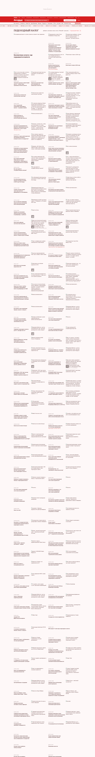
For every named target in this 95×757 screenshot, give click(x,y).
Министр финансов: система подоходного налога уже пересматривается (20, 341)
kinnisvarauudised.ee (62, 17)
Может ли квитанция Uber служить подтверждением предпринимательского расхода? (22, 437)
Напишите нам (67, 23)
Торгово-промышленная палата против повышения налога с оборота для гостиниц (21, 234)
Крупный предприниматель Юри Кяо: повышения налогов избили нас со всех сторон (21, 127)
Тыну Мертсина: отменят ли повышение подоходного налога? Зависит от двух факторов (56, 96)
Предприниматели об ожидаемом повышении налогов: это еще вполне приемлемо (22, 256)
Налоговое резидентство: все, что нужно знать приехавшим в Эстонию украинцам (21, 277)
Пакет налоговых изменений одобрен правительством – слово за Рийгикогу (55, 224)
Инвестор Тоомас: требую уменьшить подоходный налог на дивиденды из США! (21, 287)
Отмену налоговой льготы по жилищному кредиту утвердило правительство (20, 351)
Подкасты (44, 23)
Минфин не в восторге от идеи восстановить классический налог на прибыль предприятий (56, 213)
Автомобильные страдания (20, 682)
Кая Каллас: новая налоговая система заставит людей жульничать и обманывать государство (22, 737)
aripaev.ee (23, 17)
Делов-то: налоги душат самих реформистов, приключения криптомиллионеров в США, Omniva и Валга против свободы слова (73, 85)
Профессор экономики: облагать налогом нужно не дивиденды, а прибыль (20, 213)
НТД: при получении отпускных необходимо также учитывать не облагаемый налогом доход (56, 544)
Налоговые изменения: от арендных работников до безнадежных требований (54, 363)
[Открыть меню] (19, 17)
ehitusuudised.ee (36, 17)
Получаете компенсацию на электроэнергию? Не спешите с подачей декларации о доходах (21, 298)
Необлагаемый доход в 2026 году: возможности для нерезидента (54, 66)
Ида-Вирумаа (34, 23)
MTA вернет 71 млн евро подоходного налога (59, 628)
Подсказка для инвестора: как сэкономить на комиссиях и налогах (37, 84)
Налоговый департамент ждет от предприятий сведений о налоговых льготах (55, 298)
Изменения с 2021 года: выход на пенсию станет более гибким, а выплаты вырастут (21, 373)
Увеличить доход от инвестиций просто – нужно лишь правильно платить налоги (21, 84)
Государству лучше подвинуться (56, 617)
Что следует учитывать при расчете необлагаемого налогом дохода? (55, 672)
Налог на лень (17, 510)
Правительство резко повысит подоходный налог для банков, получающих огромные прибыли (56, 244)
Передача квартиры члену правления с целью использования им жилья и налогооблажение (56, 715)
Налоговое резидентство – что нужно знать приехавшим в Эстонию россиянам (55, 267)
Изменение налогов (53, 746)
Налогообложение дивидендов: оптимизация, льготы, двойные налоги (20, 363)
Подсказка (50, 23)
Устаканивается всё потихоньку (56, 723)
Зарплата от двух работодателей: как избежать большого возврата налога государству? (22, 137)
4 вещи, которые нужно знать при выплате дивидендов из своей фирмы (20, 191)
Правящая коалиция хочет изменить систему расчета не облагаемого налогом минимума (56, 287)
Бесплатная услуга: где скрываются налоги (23, 56)
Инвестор (28, 23)
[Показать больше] (78, 17)
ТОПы (54, 23)
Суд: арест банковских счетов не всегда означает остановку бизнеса (54, 117)
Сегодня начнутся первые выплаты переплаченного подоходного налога (54, 641)
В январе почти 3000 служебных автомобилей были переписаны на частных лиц (55, 651)
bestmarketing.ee (29, 17)
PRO (62, 23)
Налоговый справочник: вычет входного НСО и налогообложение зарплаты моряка (55, 437)
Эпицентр (22, 23)
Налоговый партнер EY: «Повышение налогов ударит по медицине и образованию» (55, 170)
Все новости (16, 23)
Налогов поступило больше (20, 425)
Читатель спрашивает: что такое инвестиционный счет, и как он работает (54, 491)
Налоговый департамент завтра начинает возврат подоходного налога (54, 448)
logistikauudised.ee (70, 17)
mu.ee (76, 17)
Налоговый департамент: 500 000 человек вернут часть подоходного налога (20, 470)
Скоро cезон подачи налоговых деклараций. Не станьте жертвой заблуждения (55, 203)
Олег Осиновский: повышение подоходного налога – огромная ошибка (20, 106)
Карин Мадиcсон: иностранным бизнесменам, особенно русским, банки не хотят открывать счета (22, 554)
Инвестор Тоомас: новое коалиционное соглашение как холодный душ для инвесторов (21, 244)
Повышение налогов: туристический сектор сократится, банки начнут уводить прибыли (56, 234)
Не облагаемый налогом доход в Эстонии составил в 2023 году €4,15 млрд (20, 180)
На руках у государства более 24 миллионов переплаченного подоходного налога (21, 523)
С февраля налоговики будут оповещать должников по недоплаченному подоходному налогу (22, 715)
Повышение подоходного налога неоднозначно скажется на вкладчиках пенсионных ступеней (56, 106)
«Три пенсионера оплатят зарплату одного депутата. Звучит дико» (54, 180)
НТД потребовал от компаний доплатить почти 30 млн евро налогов (20, 117)
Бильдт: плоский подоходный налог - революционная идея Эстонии (21, 534)
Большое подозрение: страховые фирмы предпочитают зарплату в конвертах (21, 577)
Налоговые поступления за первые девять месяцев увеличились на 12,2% (20, 320)
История (58, 23)
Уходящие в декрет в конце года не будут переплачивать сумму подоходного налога (21, 417)
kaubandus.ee (56, 17)
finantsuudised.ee (43, 17)
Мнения (39, 23)
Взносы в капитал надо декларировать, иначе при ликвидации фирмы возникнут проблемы (56, 310)
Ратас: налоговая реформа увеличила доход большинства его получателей (55, 458)
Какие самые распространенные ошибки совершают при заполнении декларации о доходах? (56, 149)
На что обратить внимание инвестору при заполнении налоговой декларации (20, 203)
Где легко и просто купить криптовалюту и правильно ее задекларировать (55, 160)
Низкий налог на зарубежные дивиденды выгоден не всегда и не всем (55, 127)
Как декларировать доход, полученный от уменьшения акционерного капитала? (55, 577)
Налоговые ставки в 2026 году (73, 65)
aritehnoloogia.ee (50, 17)
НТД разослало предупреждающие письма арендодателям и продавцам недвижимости (21, 404)
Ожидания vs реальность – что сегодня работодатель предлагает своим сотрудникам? (56, 694)
